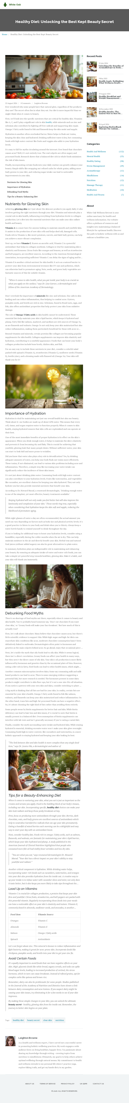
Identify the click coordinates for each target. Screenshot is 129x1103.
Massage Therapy (105, 185)
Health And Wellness (105, 151)
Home (4, 34)
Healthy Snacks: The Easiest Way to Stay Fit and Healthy (109, 112)
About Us (29, 1084)
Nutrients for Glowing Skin (19, 182)
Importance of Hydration (18, 187)
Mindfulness (105, 175)
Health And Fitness (105, 194)
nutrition (59, 1020)
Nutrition (105, 180)
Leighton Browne (41, 103)
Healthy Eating (105, 161)
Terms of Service (47, 1084)
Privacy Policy (67, 1084)
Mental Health (105, 156)
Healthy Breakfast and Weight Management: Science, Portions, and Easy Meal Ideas (110, 97)
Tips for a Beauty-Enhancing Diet (22, 196)
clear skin (47, 1020)
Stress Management (105, 165)
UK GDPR (83, 1084)
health (49, 122)
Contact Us (98, 1084)
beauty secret (33, 1020)
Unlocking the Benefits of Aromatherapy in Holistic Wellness (111, 66)
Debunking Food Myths (17, 191)
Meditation (105, 189)
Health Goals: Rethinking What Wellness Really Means (111, 82)
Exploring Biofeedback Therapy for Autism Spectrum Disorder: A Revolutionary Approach (111, 128)
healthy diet (18, 1020)
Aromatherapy (105, 170)
